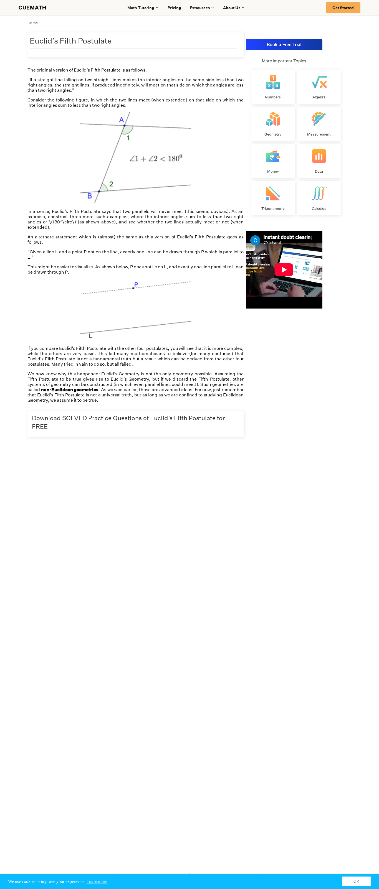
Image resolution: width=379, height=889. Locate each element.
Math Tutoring (140, 7)
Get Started (343, 7)
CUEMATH (32, 8)
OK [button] (356, 881)
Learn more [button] (97, 881)
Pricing (174, 7)
